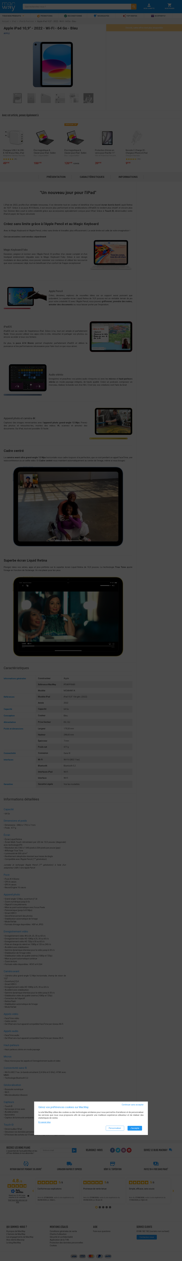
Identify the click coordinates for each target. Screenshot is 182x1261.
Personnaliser (115, 1128)
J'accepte (134, 1128)
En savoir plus (44, 1122)
